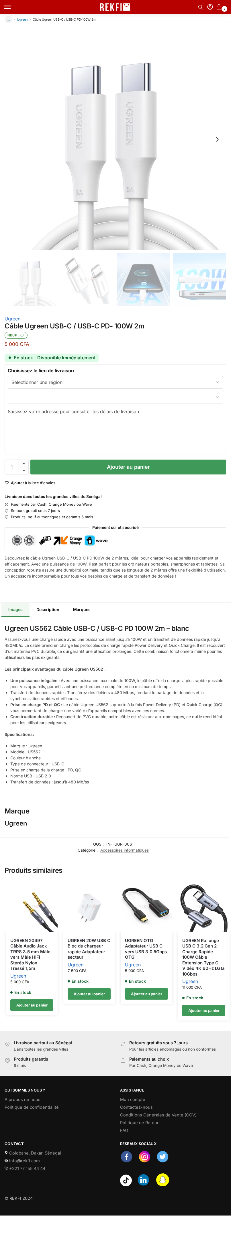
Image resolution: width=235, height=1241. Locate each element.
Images (15, 609)
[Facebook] (126, 1161)
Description (47, 609)
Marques (82, 609)
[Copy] (6, 583)
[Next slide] (217, 139)
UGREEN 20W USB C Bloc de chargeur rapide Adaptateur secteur (89, 949)
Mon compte (132, 1099)
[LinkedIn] (143, 1184)
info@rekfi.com (24, 1160)
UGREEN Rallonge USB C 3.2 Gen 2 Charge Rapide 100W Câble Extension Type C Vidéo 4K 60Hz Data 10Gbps (203, 957)
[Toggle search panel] (200, 7)
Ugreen (22, 19)
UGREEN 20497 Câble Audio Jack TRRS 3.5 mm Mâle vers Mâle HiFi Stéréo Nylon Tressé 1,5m (30, 954)
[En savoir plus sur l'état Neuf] (22, 335)
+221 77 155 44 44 (26, 1168)
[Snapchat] (162, 1184)
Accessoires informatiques (124, 850)
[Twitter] (162, 1161)
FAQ (124, 1130)
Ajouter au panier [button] (32, 1005)
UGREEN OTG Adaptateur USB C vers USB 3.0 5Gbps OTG (146, 949)
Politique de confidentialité (32, 1107)
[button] (220, 7)
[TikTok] (126, 1184)
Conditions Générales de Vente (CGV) (158, 1115)
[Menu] (12, 7)
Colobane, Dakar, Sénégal (34, 1153)
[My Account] (210, 7)
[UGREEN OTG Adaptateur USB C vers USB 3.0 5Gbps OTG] (146, 906)
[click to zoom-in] (115, 139)
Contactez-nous (136, 1107)
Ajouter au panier (128, 467)
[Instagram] (144, 1161)
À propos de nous (22, 1099)
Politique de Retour (139, 1122)
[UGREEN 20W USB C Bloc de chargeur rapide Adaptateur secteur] (89, 906)
